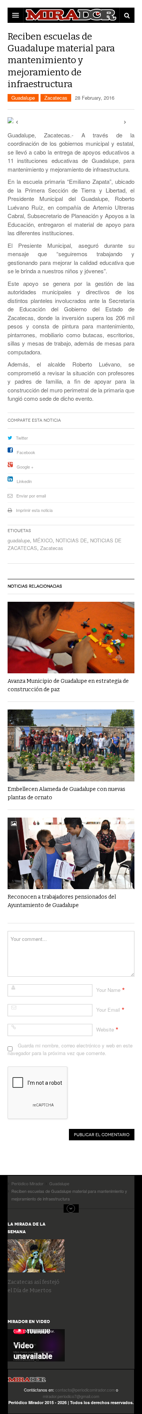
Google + (25, 467)
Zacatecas (55, 97)
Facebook (26, 452)
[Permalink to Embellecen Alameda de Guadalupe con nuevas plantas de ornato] (71, 745)
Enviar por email (31, 496)
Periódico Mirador (27, 1382)
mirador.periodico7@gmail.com (71, 1396)
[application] (36, 1345)
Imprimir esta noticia (34, 510)
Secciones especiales (71, 1208)
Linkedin (24, 481)
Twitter (22, 438)
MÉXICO (43, 540)
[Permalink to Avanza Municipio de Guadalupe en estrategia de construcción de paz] (71, 637)
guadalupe (19, 540)
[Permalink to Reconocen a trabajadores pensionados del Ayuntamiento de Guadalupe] (71, 853)
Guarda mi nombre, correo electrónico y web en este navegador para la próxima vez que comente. (70, 1049)
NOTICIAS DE (71, 540)
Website (105, 1029)
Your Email (108, 1009)
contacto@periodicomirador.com (85, 1390)
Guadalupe (23, 97)
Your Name (108, 989)
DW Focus (71, 15)
